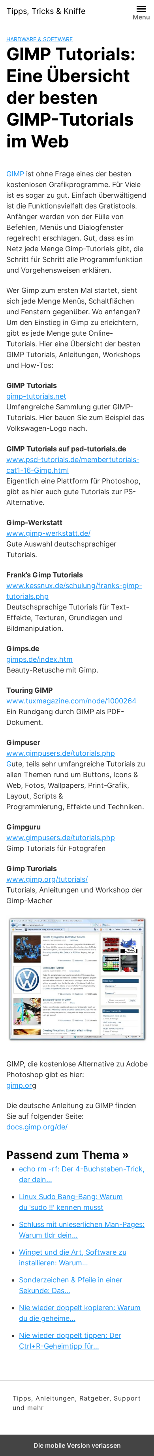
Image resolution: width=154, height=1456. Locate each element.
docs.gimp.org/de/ (37, 1127)
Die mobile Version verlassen (77, 1445)
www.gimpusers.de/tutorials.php (60, 837)
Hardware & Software (39, 39)
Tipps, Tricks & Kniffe (46, 11)
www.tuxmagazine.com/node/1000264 (71, 701)
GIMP (15, 174)
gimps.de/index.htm (39, 659)
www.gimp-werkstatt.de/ (48, 533)
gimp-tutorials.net (36, 396)
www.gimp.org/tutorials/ (47, 879)
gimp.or (19, 1085)
